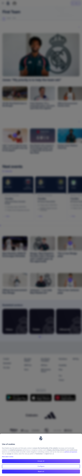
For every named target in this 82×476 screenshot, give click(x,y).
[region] (41, 455)
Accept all (41, 461)
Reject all (41, 471)
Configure (41, 466)
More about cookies (7, 456)
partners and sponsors (70, 452)
